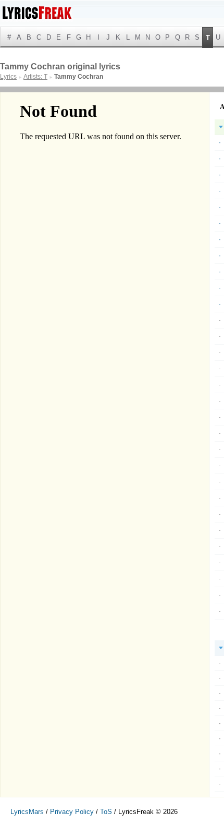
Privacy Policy (72, 812)
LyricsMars (27, 812)
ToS (106, 812)
